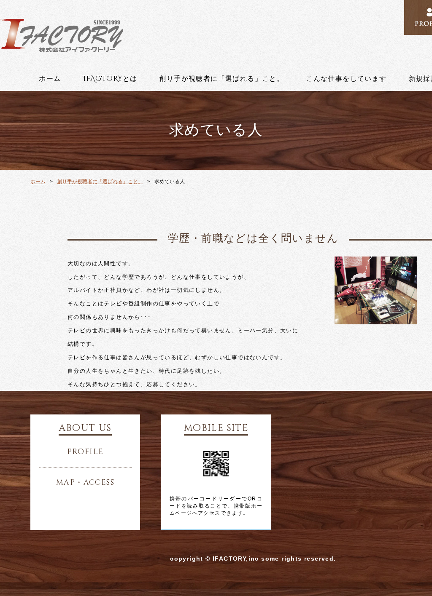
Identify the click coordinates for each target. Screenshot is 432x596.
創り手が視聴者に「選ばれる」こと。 (221, 78)
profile (85, 452)
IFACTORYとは (110, 78)
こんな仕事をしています (346, 78)
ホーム (50, 78)
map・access (85, 483)
